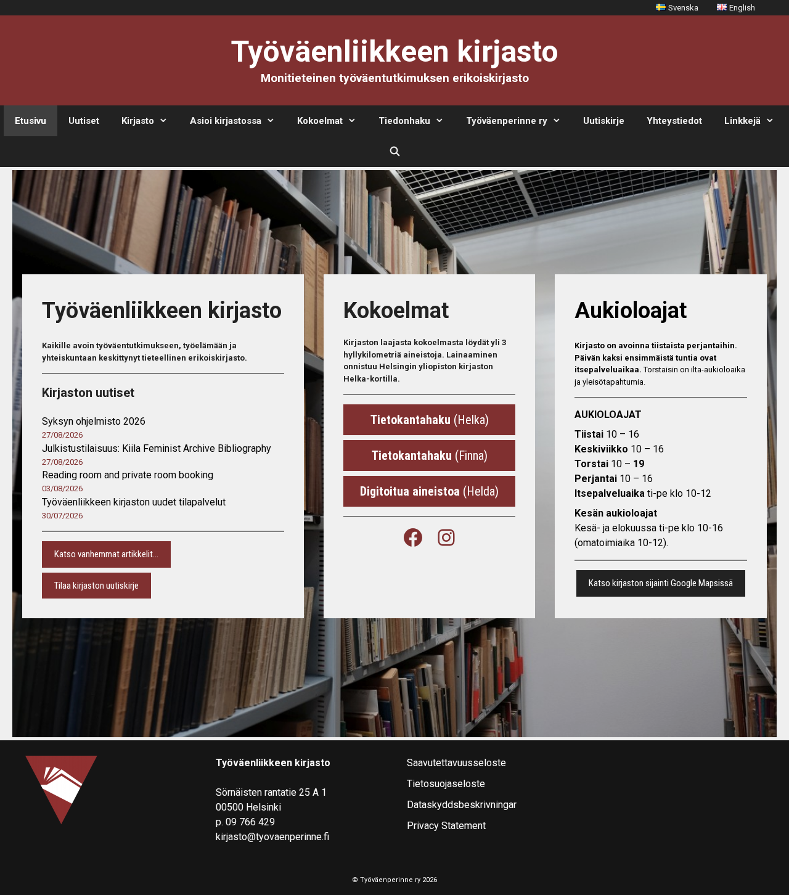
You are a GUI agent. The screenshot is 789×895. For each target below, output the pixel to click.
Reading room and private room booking (127, 475)
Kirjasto (137, 120)
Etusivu (30, 120)
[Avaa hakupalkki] (394, 151)
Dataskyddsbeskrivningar (462, 805)
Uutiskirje (603, 120)
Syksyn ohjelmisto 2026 (93, 421)
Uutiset (83, 120)
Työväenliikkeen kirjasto (394, 51)
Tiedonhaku (404, 120)
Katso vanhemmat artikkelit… (106, 554)
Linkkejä (742, 120)
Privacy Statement (446, 826)
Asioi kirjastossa (225, 120)
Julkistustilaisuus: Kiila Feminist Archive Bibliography (156, 448)
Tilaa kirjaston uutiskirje (96, 585)
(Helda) (429, 491)
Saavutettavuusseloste (456, 763)
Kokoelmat (320, 120)
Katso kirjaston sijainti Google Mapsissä (661, 583)
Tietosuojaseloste (446, 784)
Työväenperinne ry (506, 120)
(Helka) (429, 419)
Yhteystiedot (674, 120)
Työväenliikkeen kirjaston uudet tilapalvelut (134, 502)
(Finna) (430, 455)
